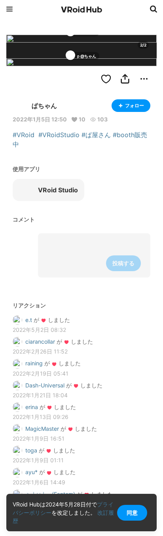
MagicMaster (42, 428)
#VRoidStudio (59, 135)
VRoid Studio (58, 190)
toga (31, 450)
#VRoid (23, 135)
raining (34, 363)
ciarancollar (40, 341)
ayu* (31, 472)
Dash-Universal (44, 385)
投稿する (123, 263)
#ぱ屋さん (96, 135)
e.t (28, 319)
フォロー (134, 105)
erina (32, 407)
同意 (132, 512)
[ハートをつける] (106, 79)
